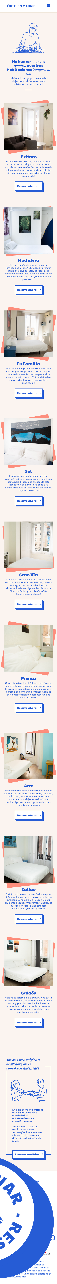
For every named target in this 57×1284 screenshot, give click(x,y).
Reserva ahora (27, 186)
